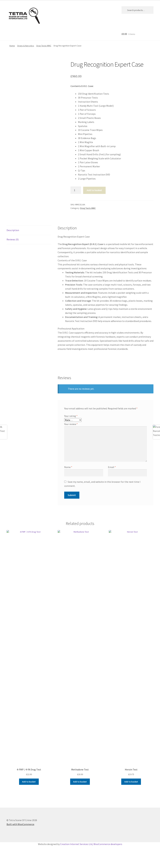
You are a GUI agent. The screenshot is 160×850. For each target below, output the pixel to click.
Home (12, 45)
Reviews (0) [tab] (13, 239)
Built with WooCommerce (20, 824)
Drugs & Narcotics (25, 45)
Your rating (71, 415)
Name (68, 467)
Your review (71, 424)
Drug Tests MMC (43, 45)
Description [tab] (13, 230)
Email (112, 467)
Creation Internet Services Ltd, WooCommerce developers (91, 844)
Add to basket (94, 190)
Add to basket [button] (29, 781)
